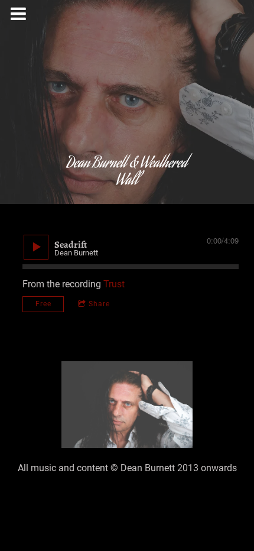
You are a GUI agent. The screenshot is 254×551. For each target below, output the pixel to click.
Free (43, 304)
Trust (114, 284)
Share (99, 304)
